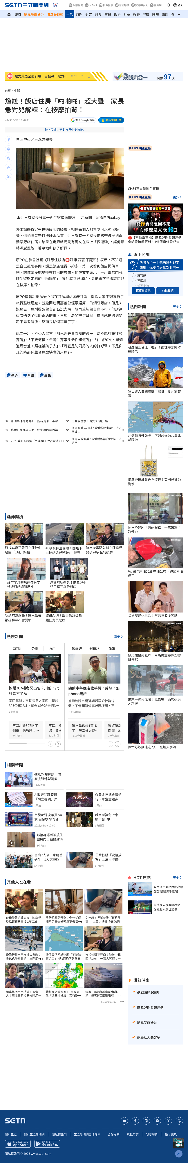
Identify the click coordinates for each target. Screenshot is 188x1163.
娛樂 (136, 14)
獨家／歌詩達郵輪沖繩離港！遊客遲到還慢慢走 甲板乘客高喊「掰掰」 (103, 994)
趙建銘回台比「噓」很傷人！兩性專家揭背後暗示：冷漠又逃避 (23, 994)
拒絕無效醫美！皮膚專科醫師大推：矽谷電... (97, 441)
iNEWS (93, 5)
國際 (155, 14)
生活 (69, 14)
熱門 (79, 14)
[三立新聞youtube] (124, 1120)
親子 (120, 296)
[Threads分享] (8, 158)
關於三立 (11, 1134)
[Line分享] (8, 149)
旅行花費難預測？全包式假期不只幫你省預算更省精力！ (63, 919)
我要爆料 (152, 1134)
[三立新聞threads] (179, 1120)
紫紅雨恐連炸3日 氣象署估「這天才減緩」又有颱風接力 (63, 994)
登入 (180, 5)
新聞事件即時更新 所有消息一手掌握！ (34, 421)
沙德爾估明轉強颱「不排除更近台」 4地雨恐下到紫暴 (63, 956)
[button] (168, 5)
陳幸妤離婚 (55, 14)
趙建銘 (94, 648)
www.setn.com (41, 1153)
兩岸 (165, 14)
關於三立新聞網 (34, 1134)
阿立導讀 (124, 5)
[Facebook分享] (8, 139)
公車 (34, 648)
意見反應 (133, 1134)
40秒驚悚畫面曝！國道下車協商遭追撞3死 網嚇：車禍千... (65, 550)
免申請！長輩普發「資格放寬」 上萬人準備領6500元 (103, 919)
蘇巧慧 (141, 275)
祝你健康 (108, 5)
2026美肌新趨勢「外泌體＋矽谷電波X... (36, 441)
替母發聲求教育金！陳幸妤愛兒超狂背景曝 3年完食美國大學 (23, 919)
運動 (174, 14)
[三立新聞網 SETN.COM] (9, 14)
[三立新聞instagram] (146, 1120)
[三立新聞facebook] (135, 1120)
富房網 (158, 5)
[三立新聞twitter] (168, 1120)
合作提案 (114, 1134)
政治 (117, 14)
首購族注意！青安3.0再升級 (90, 421)
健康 (146, 14)
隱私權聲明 (59, 1134)
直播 (107, 14)
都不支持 (143, 285)
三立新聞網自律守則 (87, 1134)
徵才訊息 (171, 1134)
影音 (88, 14)
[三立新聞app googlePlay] (47, 1144)
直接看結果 (143, 290)
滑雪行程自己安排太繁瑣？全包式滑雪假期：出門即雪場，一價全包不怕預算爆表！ (23, 956)
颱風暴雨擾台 (34, 14)
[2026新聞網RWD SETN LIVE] (55, 5)
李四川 (17, 648)
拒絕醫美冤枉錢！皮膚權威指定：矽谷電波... (97, 430)
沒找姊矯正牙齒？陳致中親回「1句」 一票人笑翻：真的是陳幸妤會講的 (103, 956)
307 (52, 648)
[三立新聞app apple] (18, 1144)
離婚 (112, 648)
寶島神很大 (141, 5)
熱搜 (98, 14)
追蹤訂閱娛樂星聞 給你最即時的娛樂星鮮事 (36, 430)
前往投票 (168, 290)
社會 (127, 14)
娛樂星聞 (78, 5)
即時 (18, 14)
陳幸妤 (77, 648)
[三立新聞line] (157, 1120)
